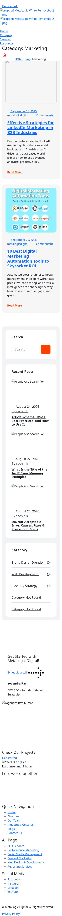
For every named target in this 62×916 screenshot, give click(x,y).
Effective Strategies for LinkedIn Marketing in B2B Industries (30, 127)
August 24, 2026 (27, 406)
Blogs (11, 829)
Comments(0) (44, 115)
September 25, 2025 (23, 111)
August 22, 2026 (27, 459)
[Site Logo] (31, 20)
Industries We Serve (21, 825)
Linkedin (13, 888)
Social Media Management (25, 854)
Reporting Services (20, 866)
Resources (7, 43)
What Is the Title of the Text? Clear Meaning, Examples (29, 473)
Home (4, 31)
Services (5, 39)
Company (6, 35)
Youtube (13, 892)
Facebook (14, 879)
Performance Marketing (23, 850)
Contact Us (15, 833)
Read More (15, 172)
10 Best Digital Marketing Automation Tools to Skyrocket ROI (28, 258)
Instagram (14, 883)
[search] (45, 349)
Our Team (14, 820)
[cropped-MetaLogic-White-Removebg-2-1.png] (31, 12)
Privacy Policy (11, 914)
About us (13, 816)
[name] (20, 6)
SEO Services (16, 846)
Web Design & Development (26, 862)
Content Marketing (20, 858)
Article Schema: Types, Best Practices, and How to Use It (30, 420)
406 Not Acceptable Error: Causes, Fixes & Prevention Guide (28, 525)
